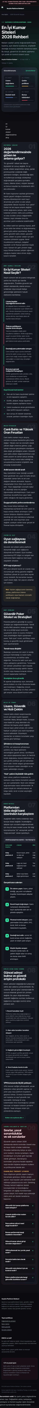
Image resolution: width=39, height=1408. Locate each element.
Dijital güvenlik (6, 1327)
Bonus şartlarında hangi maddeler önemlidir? (14, 1233)
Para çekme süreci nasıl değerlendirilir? (14, 1224)
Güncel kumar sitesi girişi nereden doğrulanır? (15, 1242)
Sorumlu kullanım (7, 1330)
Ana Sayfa (5, 14)
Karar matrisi (5, 1324)
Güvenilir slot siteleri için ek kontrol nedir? (16, 1269)
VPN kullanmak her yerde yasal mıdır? (17, 1251)
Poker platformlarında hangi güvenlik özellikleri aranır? (16, 1278)
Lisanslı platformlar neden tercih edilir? (15, 1215)
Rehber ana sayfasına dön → (14, 1117)
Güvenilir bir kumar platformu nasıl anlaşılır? (17, 1206)
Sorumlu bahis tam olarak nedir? (15, 1260)
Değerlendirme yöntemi (9, 1321)
